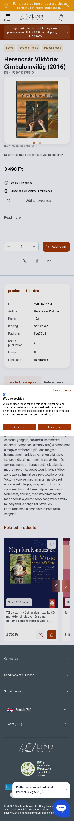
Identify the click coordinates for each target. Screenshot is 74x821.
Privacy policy (62, 390)
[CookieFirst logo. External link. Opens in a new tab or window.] (4, 394)
